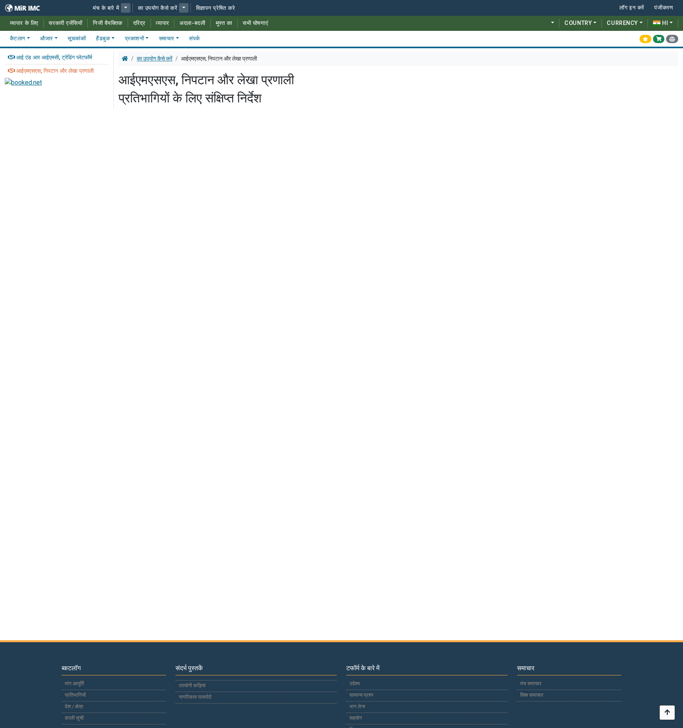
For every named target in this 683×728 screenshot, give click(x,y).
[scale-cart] (672, 39)
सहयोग (355, 718)
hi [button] (665, 23)
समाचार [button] (166, 38)
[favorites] (645, 39)
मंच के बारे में (106, 8)
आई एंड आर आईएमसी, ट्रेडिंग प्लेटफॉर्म (54, 57)
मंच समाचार (530, 683)
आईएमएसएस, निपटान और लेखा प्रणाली (55, 71)
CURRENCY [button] (622, 23)
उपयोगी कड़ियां (192, 685)
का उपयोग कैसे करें (157, 8)
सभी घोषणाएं (255, 23)
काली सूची (74, 718)
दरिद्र (139, 23)
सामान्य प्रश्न (361, 695)
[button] (125, 8)
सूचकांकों (77, 38)
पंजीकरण (663, 7)
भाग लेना (357, 706)
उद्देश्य (354, 683)
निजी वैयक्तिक (108, 23)
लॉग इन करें (631, 7)
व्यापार (162, 23)
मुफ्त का (224, 23)
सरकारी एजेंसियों (65, 23)
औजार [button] (46, 38)
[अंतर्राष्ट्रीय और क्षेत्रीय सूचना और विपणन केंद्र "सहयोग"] (28, 8)
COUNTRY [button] (578, 23)
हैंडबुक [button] (103, 38)
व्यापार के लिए (24, 23)
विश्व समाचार (531, 695)
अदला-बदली (192, 23)
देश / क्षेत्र (74, 706)
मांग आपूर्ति (74, 683)
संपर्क (194, 38)
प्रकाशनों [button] (134, 38)
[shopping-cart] (659, 39)
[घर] (125, 58)
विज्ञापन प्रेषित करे (215, 8)
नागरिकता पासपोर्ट (195, 697)
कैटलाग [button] (17, 38)
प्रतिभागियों (75, 695)
